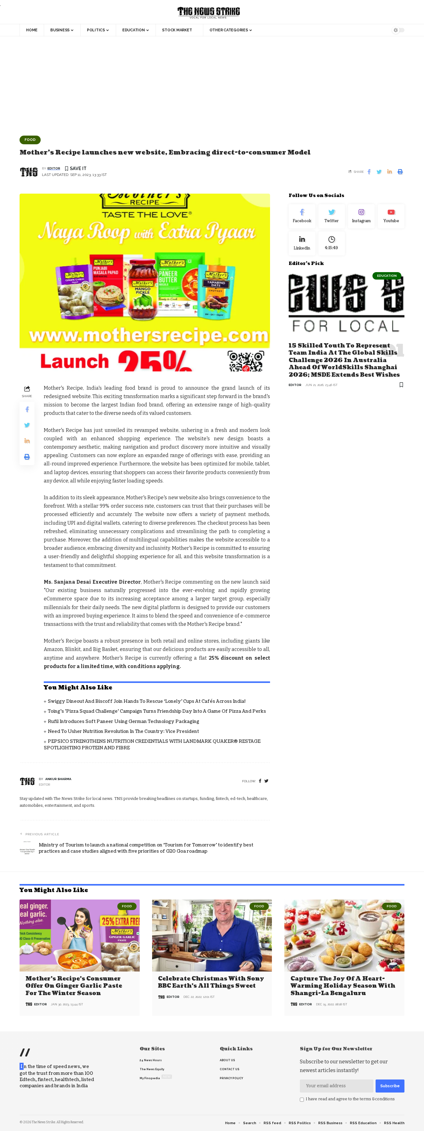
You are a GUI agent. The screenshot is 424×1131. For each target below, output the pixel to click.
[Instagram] (361, 216)
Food (30, 139)
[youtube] (391, 216)
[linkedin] (302, 243)
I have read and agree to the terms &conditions (350, 1099)
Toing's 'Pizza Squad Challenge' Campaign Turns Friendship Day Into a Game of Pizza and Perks (157, 711)
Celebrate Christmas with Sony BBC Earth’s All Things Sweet (211, 982)
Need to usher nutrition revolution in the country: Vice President (123, 731)
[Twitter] (332, 216)
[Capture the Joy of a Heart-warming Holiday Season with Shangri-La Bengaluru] (344, 936)
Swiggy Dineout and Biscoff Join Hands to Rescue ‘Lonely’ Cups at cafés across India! (147, 701)
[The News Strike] (209, 13)
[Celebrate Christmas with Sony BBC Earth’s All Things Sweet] (212, 936)
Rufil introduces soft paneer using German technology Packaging (123, 722)
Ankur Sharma (58, 779)
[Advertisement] (212, 82)
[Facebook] (260, 781)
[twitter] (266, 781)
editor (53, 168)
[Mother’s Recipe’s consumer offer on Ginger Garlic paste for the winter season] (80, 936)
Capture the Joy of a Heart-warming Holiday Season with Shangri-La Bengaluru (343, 986)
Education (387, 275)
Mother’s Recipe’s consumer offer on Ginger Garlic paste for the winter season (73, 986)
